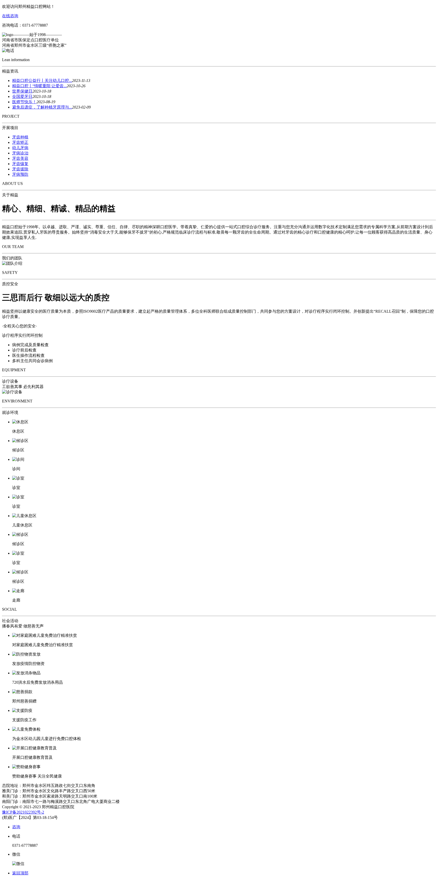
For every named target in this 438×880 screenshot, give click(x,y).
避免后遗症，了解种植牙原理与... (42, 107)
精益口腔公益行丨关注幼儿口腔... (42, 80)
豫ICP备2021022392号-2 (23, 812)
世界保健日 (22, 91)
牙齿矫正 (20, 142)
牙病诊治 (20, 153)
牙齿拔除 (20, 169)
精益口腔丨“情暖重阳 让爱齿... (39, 86)
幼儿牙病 (20, 148)
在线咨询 (10, 16)
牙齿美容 (20, 158)
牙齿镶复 (20, 164)
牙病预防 (20, 174)
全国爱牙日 (22, 96)
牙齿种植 (20, 137)
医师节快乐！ (24, 102)
